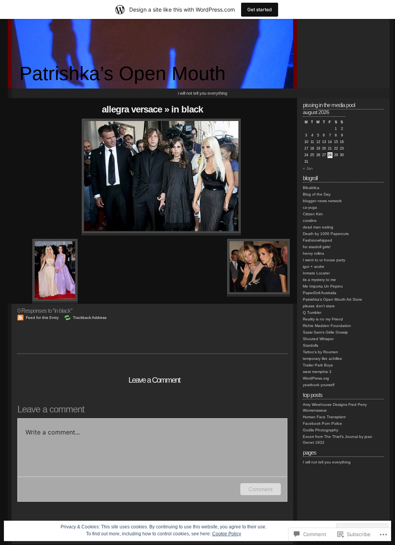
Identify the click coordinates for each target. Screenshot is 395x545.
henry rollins (313, 253)
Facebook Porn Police (322, 423)
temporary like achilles (322, 358)
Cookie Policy (226, 533)
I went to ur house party (324, 260)
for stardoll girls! (317, 247)
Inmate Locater (316, 273)
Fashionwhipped (317, 240)
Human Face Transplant (324, 417)
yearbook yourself (318, 385)
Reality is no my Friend (323, 319)
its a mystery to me (319, 280)
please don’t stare (319, 306)
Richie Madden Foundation (327, 326)
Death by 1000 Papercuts (326, 234)
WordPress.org (316, 378)
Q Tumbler (312, 312)
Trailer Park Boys (318, 365)
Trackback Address (89, 317)
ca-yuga (310, 207)
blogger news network (322, 201)
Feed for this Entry (42, 317)
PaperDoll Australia (319, 293)
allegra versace (132, 109)
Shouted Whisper (318, 339)
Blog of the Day (317, 194)
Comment (260, 489)
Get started (259, 9)
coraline (310, 220)
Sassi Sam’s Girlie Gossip (325, 332)
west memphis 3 (317, 372)
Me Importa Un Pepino (323, 286)
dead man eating (318, 227)
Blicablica (311, 188)
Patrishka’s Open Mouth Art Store (332, 299)
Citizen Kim (312, 214)
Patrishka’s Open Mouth (122, 73)
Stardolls (310, 345)
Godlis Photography (320, 430)
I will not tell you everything (202, 93)
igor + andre (313, 266)
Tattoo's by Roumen (320, 352)
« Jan (308, 168)
